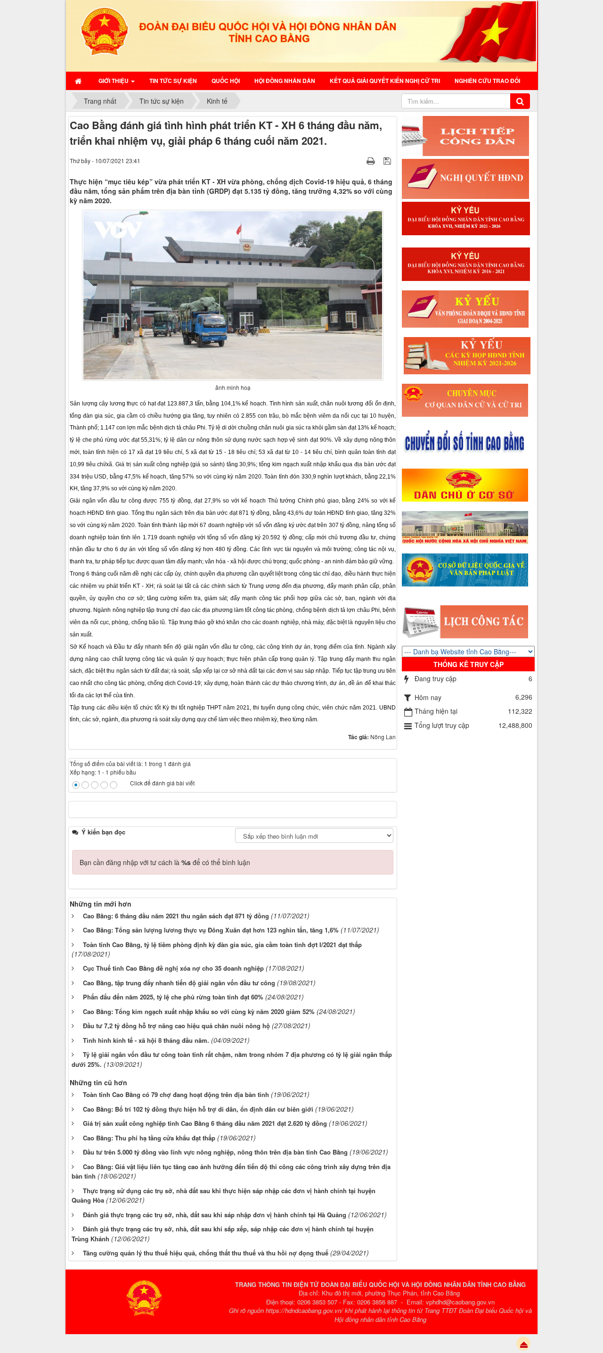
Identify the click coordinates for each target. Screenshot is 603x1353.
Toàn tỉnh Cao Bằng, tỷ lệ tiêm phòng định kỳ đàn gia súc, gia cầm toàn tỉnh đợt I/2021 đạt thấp (222, 944)
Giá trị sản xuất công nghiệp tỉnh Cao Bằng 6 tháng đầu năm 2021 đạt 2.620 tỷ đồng (205, 1123)
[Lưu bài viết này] (388, 160)
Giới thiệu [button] (114, 80)
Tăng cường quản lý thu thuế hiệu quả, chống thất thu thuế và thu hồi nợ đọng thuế (205, 1252)
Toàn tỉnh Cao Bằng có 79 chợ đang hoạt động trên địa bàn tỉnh (176, 1094)
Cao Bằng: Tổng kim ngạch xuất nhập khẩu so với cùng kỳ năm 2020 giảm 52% (199, 1011)
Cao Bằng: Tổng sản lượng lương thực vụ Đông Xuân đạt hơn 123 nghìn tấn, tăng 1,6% (211, 929)
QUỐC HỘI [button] (226, 80)
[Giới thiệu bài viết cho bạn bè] (359, 160)
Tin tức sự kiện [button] (173, 80)
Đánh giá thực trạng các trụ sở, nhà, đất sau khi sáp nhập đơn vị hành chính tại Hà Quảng (214, 1214)
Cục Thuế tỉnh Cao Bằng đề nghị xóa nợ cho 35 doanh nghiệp (173, 968)
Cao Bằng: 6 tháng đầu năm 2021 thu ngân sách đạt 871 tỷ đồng (176, 915)
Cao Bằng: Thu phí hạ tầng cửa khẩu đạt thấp (149, 1137)
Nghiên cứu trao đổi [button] (487, 80)
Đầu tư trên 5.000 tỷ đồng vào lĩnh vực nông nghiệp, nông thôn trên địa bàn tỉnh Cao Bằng (215, 1151)
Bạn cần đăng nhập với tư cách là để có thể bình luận (165, 862)
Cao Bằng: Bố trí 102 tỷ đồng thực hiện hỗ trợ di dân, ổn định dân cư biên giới (198, 1109)
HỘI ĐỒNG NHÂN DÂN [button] (284, 80)
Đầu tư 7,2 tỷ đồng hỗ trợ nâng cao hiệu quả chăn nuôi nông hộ (176, 1025)
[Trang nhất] (79, 81)
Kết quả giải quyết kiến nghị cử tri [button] (385, 80)
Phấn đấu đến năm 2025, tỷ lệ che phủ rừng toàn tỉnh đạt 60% (173, 996)
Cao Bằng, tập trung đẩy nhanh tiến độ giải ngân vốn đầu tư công (179, 982)
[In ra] (372, 160)
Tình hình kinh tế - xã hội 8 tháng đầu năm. (146, 1040)
